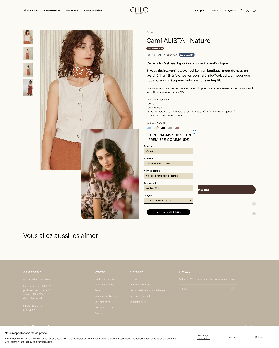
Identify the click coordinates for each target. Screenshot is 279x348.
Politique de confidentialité (38, 341)
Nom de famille (152, 170)
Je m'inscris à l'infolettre (168, 212)
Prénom (148, 158)
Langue (148, 195)
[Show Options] (190, 200)
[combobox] (167, 200)
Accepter (231, 336)
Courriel (148, 146)
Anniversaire (151, 183)
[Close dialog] (194, 132)
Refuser (259, 336)
